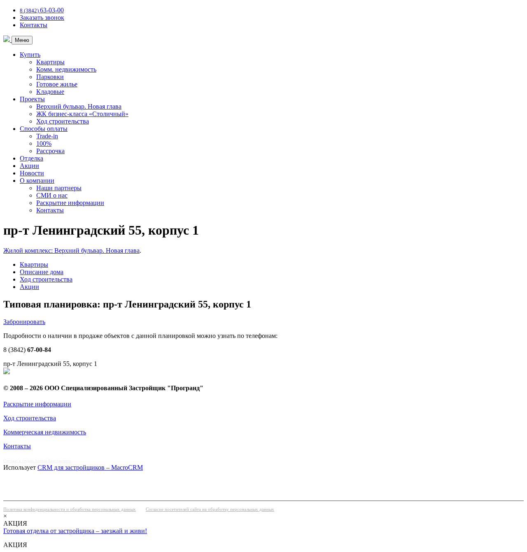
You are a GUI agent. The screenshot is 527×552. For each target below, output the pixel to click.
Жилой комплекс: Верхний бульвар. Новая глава (71, 250)
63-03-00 (42, 10)
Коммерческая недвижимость (44, 432)
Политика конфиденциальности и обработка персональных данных (69, 509)
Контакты (33, 24)
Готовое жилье (56, 84)
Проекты (32, 98)
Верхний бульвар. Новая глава (78, 106)
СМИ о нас (52, 195)
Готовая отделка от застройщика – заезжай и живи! (75, 530)
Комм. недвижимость (66, 69)
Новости (32, 173)
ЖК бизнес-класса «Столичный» (82, 113)
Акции (29, 165)
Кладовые (50, 91)
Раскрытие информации (70, 202)
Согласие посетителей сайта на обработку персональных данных (210, 509)
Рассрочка (50, 150)
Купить (30, 54)
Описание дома (41, 271)
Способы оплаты (44, 128)
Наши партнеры (59, 187)
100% (43, 143)
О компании (37, 180)
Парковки (50, 76)
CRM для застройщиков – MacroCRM (90, 467)
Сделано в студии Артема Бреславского (37, 461)
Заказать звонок (42, 17)
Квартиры (50, 61)
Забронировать (24, 321)
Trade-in (47, 136)
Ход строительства (62, 121)
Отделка (31, 158)
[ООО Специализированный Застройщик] (7, 39)
